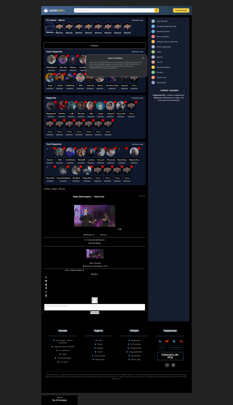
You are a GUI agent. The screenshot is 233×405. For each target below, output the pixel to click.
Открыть (94, 46)
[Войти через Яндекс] (46, 288)
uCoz (116, 389)
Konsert (100, 344)
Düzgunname (99, 359)
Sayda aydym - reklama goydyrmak (64, 342)
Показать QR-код (170, 356)
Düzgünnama (135, 340)
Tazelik (99, 352)
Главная (47, 189)
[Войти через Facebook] (46, 284)
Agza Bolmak (135, 356)
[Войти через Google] (46, 292)
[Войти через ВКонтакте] (46, 281)
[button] (181, 10)
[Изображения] (95, 254)
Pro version (64, 362)
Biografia (100, 348)
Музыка (62, 189)
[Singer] (59, 152)
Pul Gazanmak (100, 356)
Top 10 (59, 397)
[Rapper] (51, 59)
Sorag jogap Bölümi (136, 352)
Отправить (95, 312)
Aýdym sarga (135, 359)
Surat (100, 340)
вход (162, 347)
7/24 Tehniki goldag (64, 358)
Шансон (103, 235)
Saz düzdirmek (64, 350)
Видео (54, 189)
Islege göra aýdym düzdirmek (64, 347)
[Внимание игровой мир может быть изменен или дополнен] (173, 365)
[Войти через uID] (46, 277)
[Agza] (50, 152)
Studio (64, 354)
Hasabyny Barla (135, 348)
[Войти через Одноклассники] (46, 295)
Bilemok (59, 33)
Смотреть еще (137, 20)
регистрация (175, 347)
